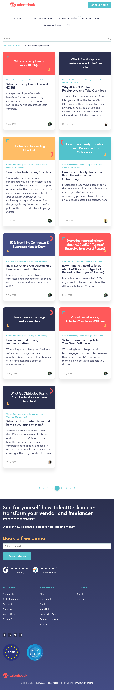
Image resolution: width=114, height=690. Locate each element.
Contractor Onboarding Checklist (29, 172)
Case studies (46, 599)
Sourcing (7, 609)
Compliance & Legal (38, 80)
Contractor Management (17, 80)
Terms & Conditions (83, 682)
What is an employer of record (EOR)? (27, 85)
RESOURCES (47, 587)
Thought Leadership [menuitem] (68, 18)
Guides (43, 604)
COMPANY (83, 587)
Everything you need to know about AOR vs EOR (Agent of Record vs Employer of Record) (83, 269)
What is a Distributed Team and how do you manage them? (28, 422)
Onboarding (9, 594)
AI (77, 82)
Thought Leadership (94, 80)
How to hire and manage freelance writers (23, 341)
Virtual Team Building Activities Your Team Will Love (83, 341)
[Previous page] (34, 488)
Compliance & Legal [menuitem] (52, 25)
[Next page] (79, 488)
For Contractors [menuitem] (19, 18)
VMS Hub (44, 609)
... (43, 488)
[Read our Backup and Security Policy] (26, 652)
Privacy (68, 682)
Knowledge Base (48, 614)
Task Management (12, 599)
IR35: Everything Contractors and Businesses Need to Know (28, 267)
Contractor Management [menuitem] (43, 18)
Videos (43, 624)
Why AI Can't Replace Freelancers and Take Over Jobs (84, 88)
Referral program (49, 619)
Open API (8, 619)
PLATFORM (9, 587)
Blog (42, 594)
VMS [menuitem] (69, 25)
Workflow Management (16, 417)
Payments (8, 604)
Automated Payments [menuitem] (91, 18)
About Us (81, 594)
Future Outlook (69, 82)
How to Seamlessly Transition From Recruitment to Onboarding (82, 175)
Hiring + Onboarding (15, 167)
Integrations (9, 614)
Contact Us (82, 599)
